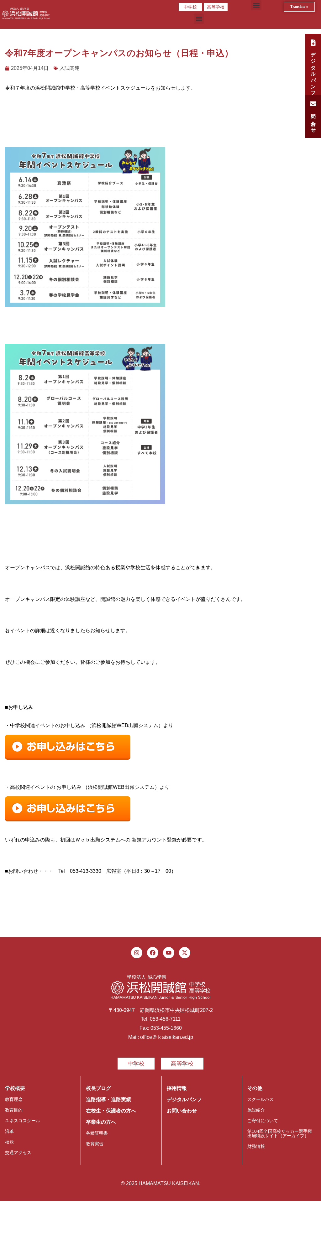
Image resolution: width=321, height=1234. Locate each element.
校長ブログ (98, 1088)
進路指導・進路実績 (108, 1099)
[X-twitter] (184, 952)
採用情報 (177, 1088)
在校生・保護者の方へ (111, 1110)
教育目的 (14, 1109)
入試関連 (70, 68)
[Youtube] (168, 952)
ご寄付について (262, 1120)
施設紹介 (256, 1109)
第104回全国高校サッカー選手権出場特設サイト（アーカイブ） (279, 1133)
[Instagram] (136, 952)
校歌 (9, 1141)
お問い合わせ (182, 1110)
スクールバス (260, 1099)
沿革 (9, 1131)
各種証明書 (97, 1133)
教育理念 (14, 1099)
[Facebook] (152, 952)
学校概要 (15, 1088)
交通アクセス (18, 1152)
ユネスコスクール (22, 1120)
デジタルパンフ (184, 1099)
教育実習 (94, 1143)
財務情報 (256, 1146)
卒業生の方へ (101, 1122)
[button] (256, 5)
